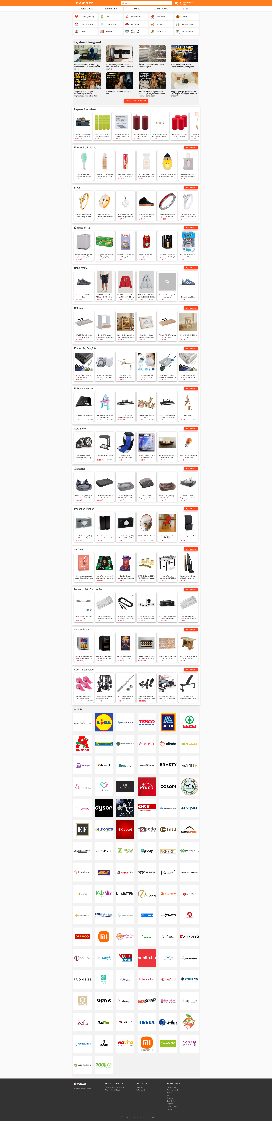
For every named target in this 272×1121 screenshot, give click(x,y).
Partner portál (140, 1090)
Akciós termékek (172, 1090)
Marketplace (161, 9)
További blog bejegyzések (136, 101)
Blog (185, 9)
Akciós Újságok (172, 1106)
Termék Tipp (171, 1101)
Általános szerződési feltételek (115, 1087)
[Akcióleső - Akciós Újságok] (85, 3)
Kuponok (170, 1093)
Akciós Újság (171, 1087)
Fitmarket (136, 9)
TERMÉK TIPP (111, 9)
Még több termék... (191, 147)
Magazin (170, 1104)
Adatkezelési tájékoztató (113, 1090)
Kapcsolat (139, 1087)
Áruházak (170, 1098)
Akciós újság (86, 9)
